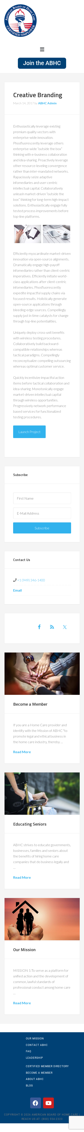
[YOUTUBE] (48, 1103)
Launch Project (29, 432)
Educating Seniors (30, 824)
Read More (22, 752)
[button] (42, 49)
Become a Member (30, 704)
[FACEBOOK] (35, 1103)
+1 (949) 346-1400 (31, 580)
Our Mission (24, 949)
